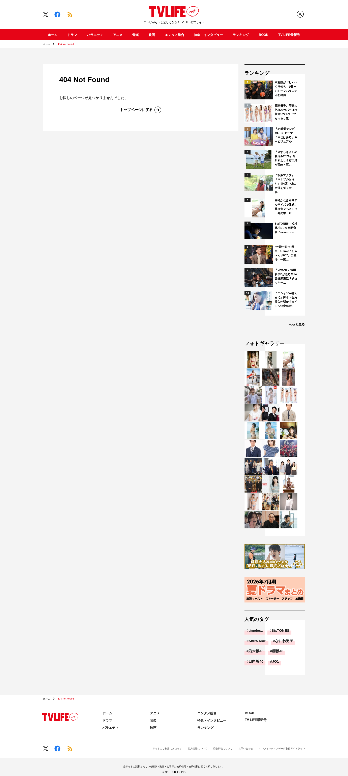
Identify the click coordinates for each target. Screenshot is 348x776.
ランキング (241, 35)
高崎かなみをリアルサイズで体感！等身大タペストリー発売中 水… (286, 207)
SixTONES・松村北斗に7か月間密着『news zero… (286, 228)
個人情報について (197, 748)
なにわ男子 (284, 641)
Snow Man (257, 641)
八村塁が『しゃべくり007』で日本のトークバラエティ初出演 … (286, 89)
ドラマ (72, 35)
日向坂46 (256, 661)
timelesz (256, 631)
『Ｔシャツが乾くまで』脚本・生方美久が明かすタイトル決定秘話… (286, 299)
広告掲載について (222, 748)
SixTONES (280, 631)
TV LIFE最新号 (289, 35)
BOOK (263, 35)
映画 (152, 35)
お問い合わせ (245, 748)
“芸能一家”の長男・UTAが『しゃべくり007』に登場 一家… (286, 253)
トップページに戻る (136, 110)
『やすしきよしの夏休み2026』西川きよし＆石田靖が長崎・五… (286, 158)
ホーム (53, 35)
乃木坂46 (256, 651)
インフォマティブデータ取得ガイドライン (282, 748)
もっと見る (297, 324)
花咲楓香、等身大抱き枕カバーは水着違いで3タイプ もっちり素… (286, 112)
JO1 (275, 661)
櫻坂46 (277, 651)
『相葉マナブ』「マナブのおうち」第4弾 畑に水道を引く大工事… (285, 184)
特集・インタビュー (208, 35)
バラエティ (95, 35)
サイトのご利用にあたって (167, 748)
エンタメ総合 (174, 35)
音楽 (135, 35)
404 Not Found (66, 44)
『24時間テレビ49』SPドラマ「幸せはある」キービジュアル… (286, 135)
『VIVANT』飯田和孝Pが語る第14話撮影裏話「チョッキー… (286, 276)
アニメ (118, 35)
